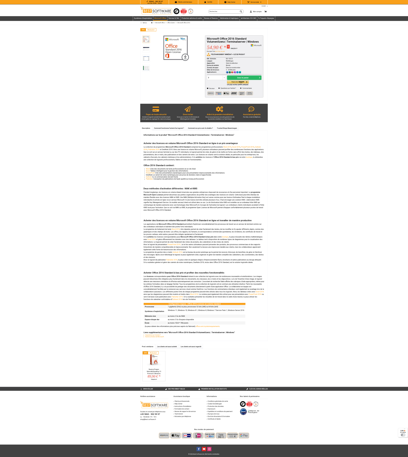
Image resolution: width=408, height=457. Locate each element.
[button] (238, 82)
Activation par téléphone (183, 416)
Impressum (211, 409)
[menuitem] (265, 11)
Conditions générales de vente (218, 401)
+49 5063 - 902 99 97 (150, 414)
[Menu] (404, 429)
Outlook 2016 (178, 252)
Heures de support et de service (185, 411)
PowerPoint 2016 (247, 147)
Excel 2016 (236, 147)
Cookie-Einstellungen (215, 404)
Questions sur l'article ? (228, 88)
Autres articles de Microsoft (154, 337)
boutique (249, 157)
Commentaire (247, 88)
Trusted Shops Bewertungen (227, 128)
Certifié (209, 2)
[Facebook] (199, 449)
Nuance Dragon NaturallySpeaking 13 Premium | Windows (154, 371)
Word (148, 169)
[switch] (403, 435)
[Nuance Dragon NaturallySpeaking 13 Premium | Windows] (154, 359)
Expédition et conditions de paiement (220, 411)
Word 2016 (227, 147)
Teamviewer (179, 414)
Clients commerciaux (185, 2)
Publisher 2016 (153, 149)
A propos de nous (213, 414)
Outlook (149, 177)
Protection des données (216, 406)
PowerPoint (150, 173)
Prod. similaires (147, 346)
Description (146, 128)
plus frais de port (220, 51)
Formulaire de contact (182, 409)
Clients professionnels (182, 401)
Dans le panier (243, 78)
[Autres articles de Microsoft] (256, 45)
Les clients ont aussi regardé (191, 346)
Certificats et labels (214, 419)
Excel (148, 171)
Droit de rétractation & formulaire (219, 416)
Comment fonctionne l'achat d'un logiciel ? (169, 128)
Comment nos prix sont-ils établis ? (200, 128)
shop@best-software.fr (148, 419)
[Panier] (265, 11)
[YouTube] (204, 449)
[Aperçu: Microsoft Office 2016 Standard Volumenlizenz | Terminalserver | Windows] (146, 39)
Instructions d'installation (183, 406)
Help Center (231, 2)
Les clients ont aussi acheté (167, 346)
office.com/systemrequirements (208, 326)
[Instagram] (209, 449)
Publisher (149, 179)
